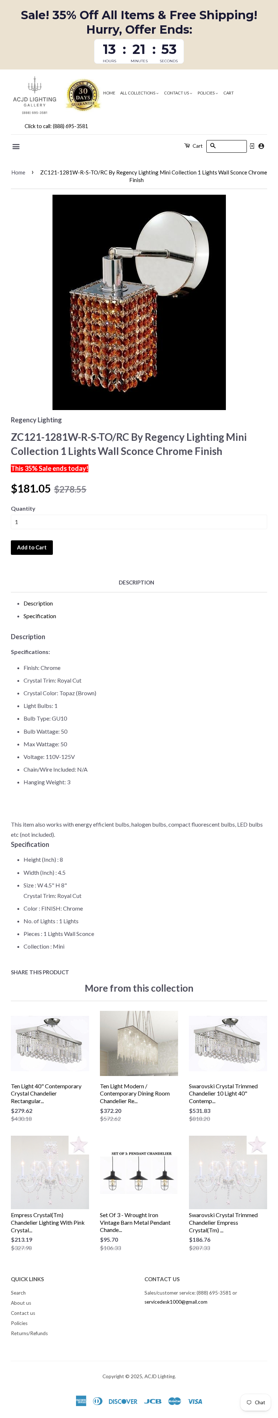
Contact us (177, 92)
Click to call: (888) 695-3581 (56, 126)
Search (18, 1293)
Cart (228, 92)
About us (21, 1303)
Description (136, 582)
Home (109, 92)
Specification (40, 615)
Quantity (23, 508)
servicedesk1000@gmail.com (175, 1302)
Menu (16, 146)
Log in (251, 146)
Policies (206, 92)
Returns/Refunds (29, 1333)
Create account (261, 146)
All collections (138, 92)
